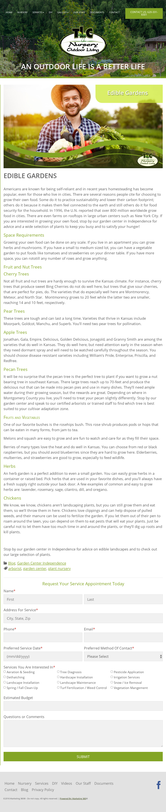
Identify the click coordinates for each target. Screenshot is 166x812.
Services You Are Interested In (29, 667)
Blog (11, 563)
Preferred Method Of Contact (109, 648)
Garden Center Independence (41, 563)
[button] (38, 12)
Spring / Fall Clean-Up (22, 687)
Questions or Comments (24, 716)
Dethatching (15, 677)
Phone (10, 629)
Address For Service (21, 609)
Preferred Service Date (23, 648)
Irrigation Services (127, 677)
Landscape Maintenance (78, 682)
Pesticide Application (129, 672)
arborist (14, 568)
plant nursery (59, 568)
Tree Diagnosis (71, 672)
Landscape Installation (23, 682)
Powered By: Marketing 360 (73, 798)
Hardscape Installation (76, 677)
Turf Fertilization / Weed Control (83, 687)
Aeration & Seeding (21, 672)
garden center (34, 568)
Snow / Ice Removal (128, 682)
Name (9, 590)
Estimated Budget (18, 697)
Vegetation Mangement (131, 687)
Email (89, 629)
